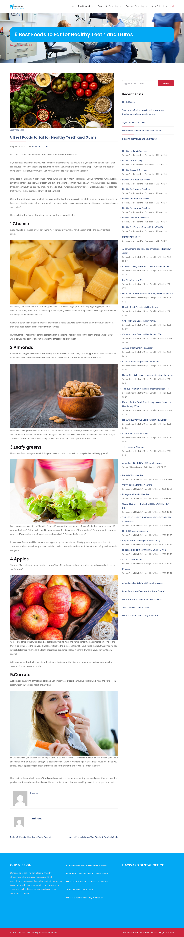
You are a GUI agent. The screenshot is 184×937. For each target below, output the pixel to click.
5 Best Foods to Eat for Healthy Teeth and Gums (53, 137)
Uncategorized (17, 130)
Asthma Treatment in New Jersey (137, 347)
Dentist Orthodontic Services (136, 179)
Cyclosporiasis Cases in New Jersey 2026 (142, 334)
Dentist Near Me (130, 932)
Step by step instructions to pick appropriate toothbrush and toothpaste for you (143, 112)
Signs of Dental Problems (134, 122)
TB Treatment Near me (133, 447)
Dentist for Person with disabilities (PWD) (142, 227)
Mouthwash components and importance (141, 130)
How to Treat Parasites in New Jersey (140, 307)
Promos (126, 569)
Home (70, 6)
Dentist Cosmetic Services (134, 170)
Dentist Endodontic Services (135, 198)
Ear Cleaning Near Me (132, 280)
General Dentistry (135, 6)
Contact (170, 932)
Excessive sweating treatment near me (140, 361)
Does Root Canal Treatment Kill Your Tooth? (143, 591)
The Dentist (84, 6)
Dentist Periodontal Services (136, 189)
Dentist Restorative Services (136, 208)
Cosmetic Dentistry (108, 6)
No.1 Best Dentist (148, 932)
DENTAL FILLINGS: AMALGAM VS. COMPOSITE (145, 550)
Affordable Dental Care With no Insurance (142, 463)
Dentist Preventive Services (135, 217)
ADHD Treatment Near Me (135, 433)
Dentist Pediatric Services (134, 151)
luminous (36, 146)
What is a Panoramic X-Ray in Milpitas (140, 615)
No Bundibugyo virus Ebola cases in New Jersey (144, 419)
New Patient (158, 6)
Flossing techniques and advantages (139, 138)
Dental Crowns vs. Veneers (135, 531)
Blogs (161, 932)
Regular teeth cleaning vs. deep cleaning (141, 540)
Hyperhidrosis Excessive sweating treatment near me (147, 375)
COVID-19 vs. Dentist (132, 559)
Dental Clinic (128, 102)
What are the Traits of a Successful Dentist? (143, 599)
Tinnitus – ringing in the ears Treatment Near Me (145, 388)
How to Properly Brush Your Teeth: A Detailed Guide (93, 837)
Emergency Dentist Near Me (135, 494)
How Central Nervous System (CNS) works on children (147, 293)
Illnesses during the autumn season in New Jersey (145, 266)
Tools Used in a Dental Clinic (135, 607)
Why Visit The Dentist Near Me (137, 484)
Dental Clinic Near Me (132, 475)
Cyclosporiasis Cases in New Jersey (139, 320)
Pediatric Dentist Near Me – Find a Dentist (30, 837)
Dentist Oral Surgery (132, 160)
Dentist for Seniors (131, 236)
